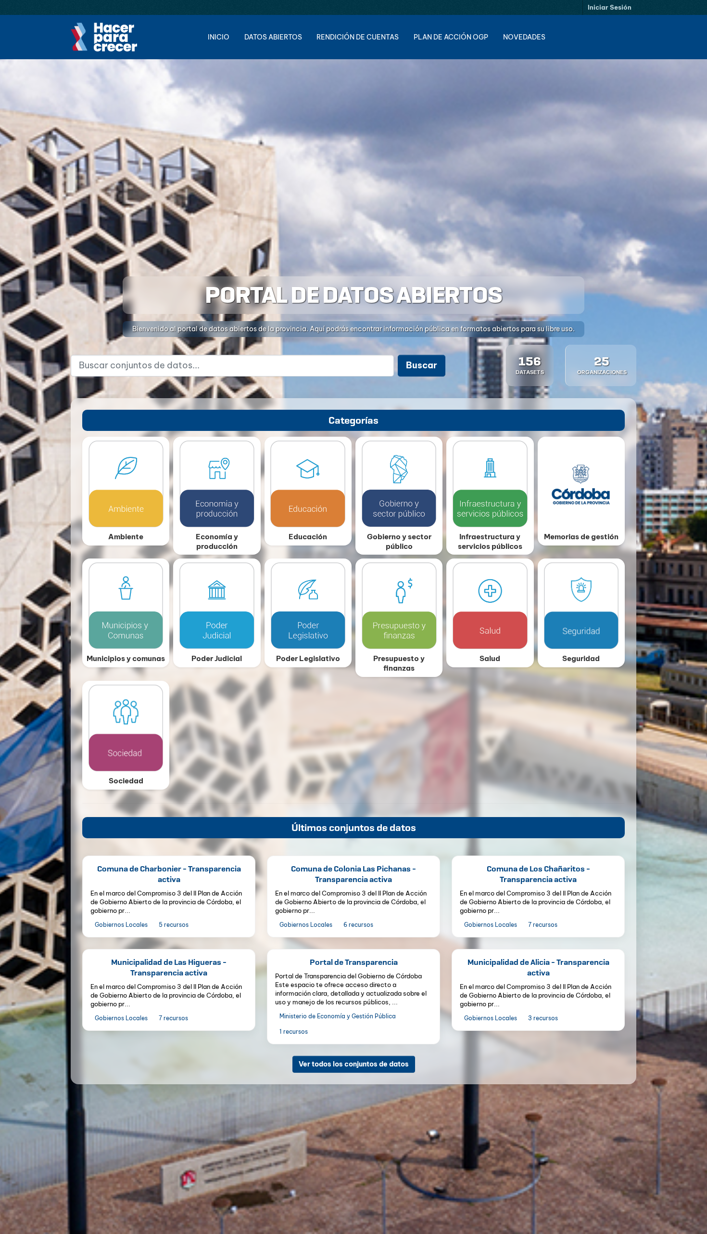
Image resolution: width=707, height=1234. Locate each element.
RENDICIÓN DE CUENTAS (357, 37)
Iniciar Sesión (609, 7)
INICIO (218, 37)
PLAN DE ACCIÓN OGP (451, 37)
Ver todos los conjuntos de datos (354, 1063)
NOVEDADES (524, 37)
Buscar (421, 365)
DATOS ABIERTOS (273, 37)
